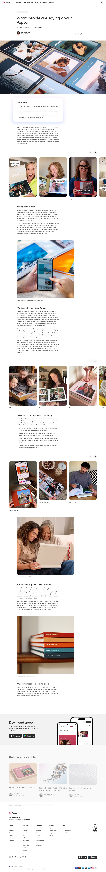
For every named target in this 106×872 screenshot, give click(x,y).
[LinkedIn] (25, 857)
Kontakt (51, 835)
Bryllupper (25, 830)
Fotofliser (11, 833)
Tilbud (37, 842)
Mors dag (24, 847)
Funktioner (27, 2)
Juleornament (12, 837)
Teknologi (38, 833)
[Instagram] (15, 857)
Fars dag (24, 850)
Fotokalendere (13, 830)
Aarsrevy (24, 842)
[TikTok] (18, 857)
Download (51, 2)
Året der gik (39, 845)
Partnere (38, 837)
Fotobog (11, 828)
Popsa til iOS (66, 828)
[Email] (10, 857)
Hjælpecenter (52, 833)
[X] (20, 857)
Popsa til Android (67, 830)
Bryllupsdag (25, 837)
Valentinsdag (25, 845)
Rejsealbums (43, 2)
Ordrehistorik (52, 830)
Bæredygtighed (40, 840)
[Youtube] (23, 857)
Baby (23, 835)
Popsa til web (66, 833)
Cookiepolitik (32, 869)
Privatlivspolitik (40, 869)
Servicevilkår (48, 869)
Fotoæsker (11, 835)
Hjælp (36, 2)
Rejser (24, 828)
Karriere (38, 835)
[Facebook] (12, 857)
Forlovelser (25, 833)
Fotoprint (11, 840)
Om (32, 2)
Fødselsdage (25, 840)
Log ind (51, 828)
